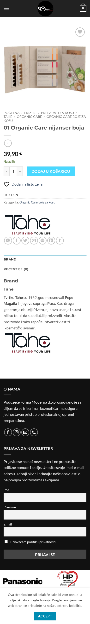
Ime (6, 490)
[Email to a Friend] (34, 240)
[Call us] (34, 432)
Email (8, 524)
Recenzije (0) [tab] (16, 269)
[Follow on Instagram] (17, 432)
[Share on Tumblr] (60, 240)
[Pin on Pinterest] (43, 240)
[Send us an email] (25, 432)
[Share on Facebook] (17, 240)
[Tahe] (28, 225)
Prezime (10, 507)
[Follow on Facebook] (8, 432)
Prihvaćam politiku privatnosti (33, 542)
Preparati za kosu (57, 113)
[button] (6, 8)
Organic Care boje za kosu (37, 202)
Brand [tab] (10, 259)
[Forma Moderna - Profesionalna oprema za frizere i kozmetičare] (45, 8)
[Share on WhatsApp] (8, 240)
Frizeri (30, 113)
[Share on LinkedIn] (51, 240)
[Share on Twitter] (25, 240)
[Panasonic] (22, 581)
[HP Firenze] (68, 580)
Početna (12, 113)
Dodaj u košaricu (50, 171)
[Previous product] (8, 143)
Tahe (8, 117)
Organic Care (29, 117)
